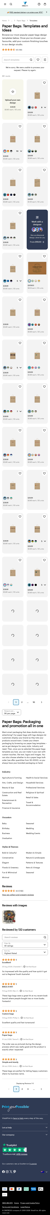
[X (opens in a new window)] (11, 1172)
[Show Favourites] (38, 60)
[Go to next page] (41, 1089)
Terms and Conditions (10, 1207)
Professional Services (35, 787)
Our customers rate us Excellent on (19, 1164)
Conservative (7, 858)
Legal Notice (25, 1207)
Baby (4, 823)
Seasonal (30, 823)
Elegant (5, 862)
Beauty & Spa (8, 787)
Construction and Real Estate (12, 793)
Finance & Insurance (11, 808)
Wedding (30, 828)
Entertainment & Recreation (9, 801)
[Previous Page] (8, 702)
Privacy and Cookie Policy (30, 1203)
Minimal (5, 877)
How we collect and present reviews (18, 895)
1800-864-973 (7, 1203)
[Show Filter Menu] (45, 60)
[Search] (45, 937)
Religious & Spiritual (35, 792)
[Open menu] (5, 4)
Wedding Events (33, 833)
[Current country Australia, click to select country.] (44, 1172)
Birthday (5, 828)
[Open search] (11, 4)
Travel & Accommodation (33, 803)
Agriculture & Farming (12, 778)
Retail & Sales (32, 797)
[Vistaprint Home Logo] (25, 4)
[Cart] (45, 4)
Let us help (7, 1127)
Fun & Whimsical (9, 872)
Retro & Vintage (33, 867)
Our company (8, 1135)
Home (4, 20)
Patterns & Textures (34, 862)
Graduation (7, 838)
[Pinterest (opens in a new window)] (14, 1172)
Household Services (34, 782)
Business (6, 833)
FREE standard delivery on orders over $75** (26, 12)
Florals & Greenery (10, 867)
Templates (33, 20)
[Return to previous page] (9, 1089)
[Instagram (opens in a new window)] (7, 1172)
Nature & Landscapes (35, 858)
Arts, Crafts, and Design (12, 782)
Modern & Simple (33, 853)
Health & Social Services (37, 778)
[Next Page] (42, 702)
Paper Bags (21, 20)
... (12, 20)
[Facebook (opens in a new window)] (3, 1172)
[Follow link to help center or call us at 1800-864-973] (39, 4)
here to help (18, 1118)
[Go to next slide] (46, 12)
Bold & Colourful (9, 853)
